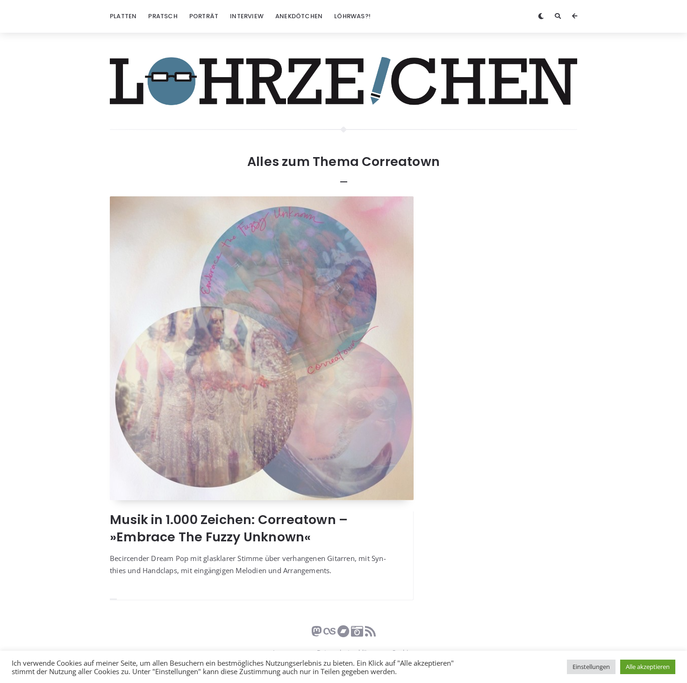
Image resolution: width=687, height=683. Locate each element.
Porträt (203, 16)
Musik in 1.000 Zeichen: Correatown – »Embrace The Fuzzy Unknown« (229, 528)
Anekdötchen (298, 16)
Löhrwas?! (352, 16)
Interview (247, 16)
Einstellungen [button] (591, 666)
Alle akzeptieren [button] (648, 666)
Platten (123, 16)
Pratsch (162, 16)
